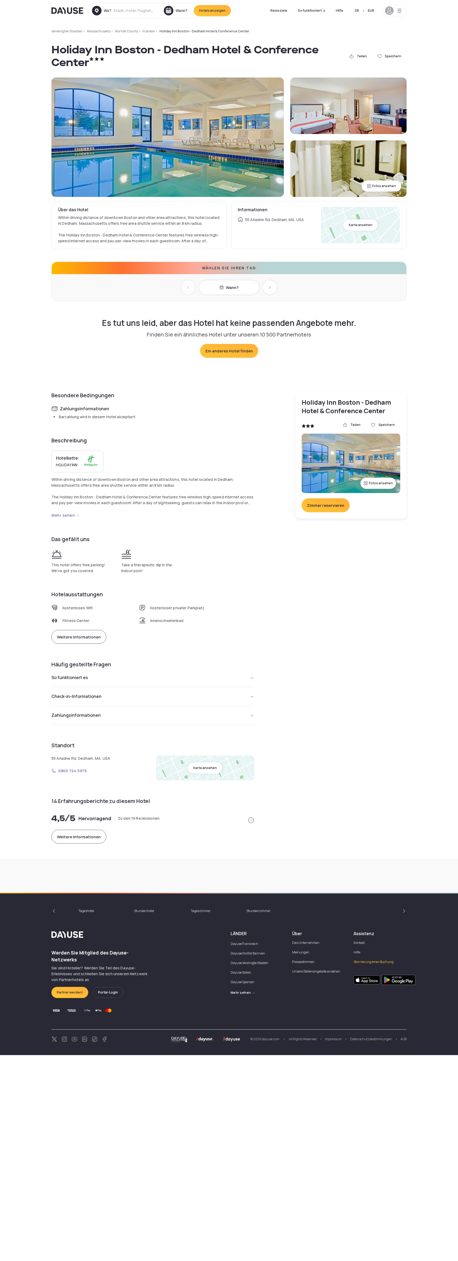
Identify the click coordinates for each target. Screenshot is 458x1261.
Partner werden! (70, 992)
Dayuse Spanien (242, 982)
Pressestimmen (303, 962)
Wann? (232, 287)
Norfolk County (126, 31)
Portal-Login (108, 992)
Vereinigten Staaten (66, 31)
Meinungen (300, 952)
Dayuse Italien (241, 972)
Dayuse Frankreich (244, 944)
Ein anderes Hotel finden (229, 351)
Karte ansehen (360, 225)
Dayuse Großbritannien (248, 953)
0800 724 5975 (72, 770)
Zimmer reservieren (325, 505)
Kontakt (359, 942)
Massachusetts (99, 31)
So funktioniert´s (311, 10)
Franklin (149, 31)
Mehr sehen (63, 515)
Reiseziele (278, 10)
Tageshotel (86, 911)
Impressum (333, 1039)
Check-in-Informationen (76, 696)
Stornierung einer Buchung (374, 962)
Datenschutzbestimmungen (371, 1039)
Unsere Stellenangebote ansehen (316, 971)
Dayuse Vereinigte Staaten (249, 963)
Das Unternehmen (305, 942)
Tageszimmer (201, 911)
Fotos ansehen (384, 186)
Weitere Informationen (79, 637)
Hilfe (339, 10)
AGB (403, 1039)
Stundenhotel (144, 911)
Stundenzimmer (258, 911)
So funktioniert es (69, 677)
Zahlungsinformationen (76, 715)
